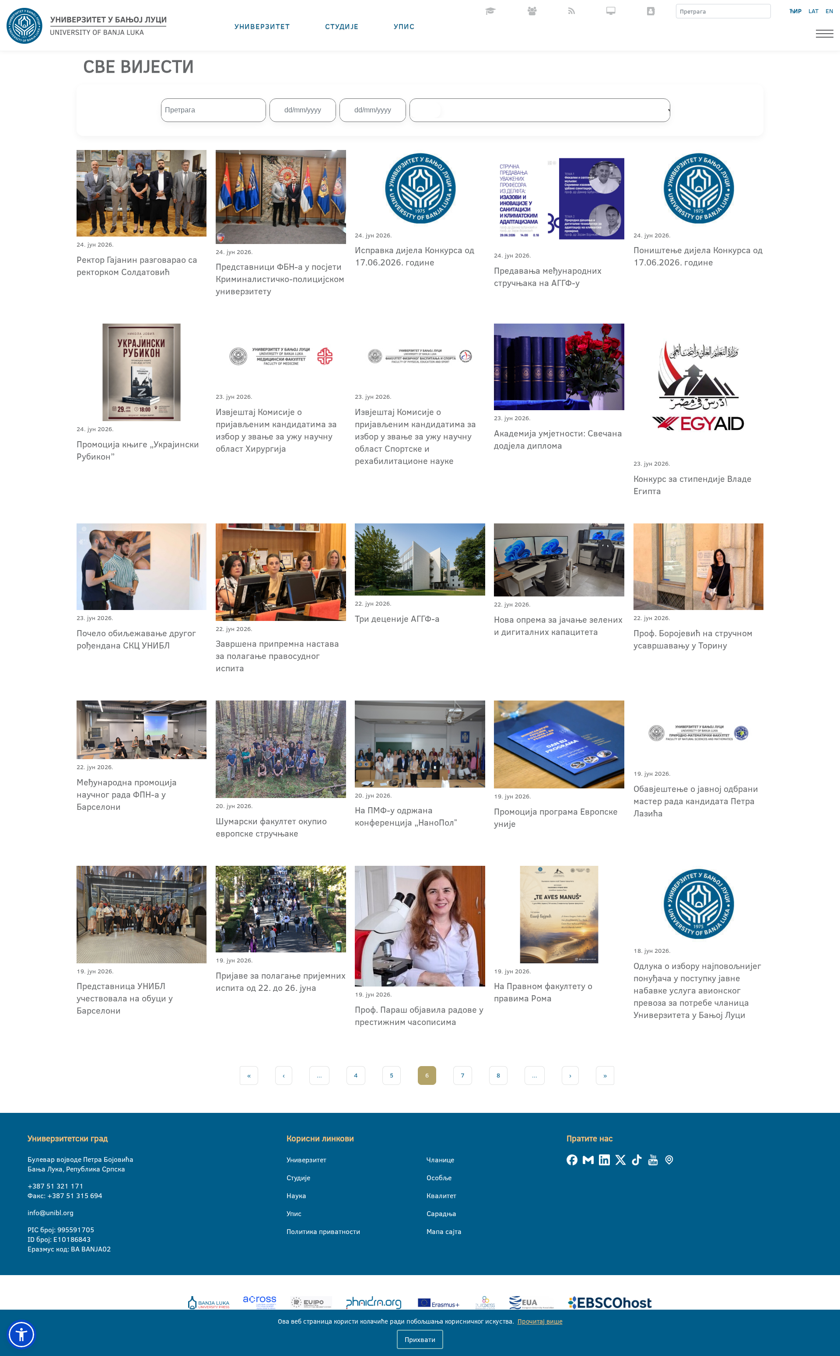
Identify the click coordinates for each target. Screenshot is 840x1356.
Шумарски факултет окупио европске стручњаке (271, 827)
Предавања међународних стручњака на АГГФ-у (548, 276)
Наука (292, 1195)
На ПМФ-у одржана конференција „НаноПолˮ (406, 816)
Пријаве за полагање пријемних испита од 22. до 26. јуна (281, 981)
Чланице (432, 1159)
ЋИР (796, 11)
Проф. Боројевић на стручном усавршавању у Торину (693, 639)
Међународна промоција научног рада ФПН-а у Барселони (127, 794)
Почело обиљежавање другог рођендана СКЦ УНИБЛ (136, 639)
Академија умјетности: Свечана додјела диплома (558, 439)
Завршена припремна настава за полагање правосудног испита (277, 655)
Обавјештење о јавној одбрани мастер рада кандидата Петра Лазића (696, 800)
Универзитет (262, 26)
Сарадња (432, 1213)
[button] (21, 1334)
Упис (404, 26)
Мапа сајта (432, 1231)
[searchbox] (425, 110)
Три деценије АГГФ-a (397, 618)
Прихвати (420, 1339)
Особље (432, 1177)
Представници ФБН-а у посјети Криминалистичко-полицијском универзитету (280, 278)
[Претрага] (764, 11)
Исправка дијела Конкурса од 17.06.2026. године (414, 256)
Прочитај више (540, 1321)
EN (829, 11)
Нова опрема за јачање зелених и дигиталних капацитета (558, 625)
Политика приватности (292, 1231)
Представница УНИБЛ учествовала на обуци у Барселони (125, 998)
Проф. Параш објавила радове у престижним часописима (419, 1015)
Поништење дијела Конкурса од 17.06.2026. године (698, 256)
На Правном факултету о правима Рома (543, 992)
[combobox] (544, 110)
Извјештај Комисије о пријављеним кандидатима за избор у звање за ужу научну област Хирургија (276, 429)
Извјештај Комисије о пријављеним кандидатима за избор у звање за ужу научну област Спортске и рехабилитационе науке (415, 436)
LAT (813, 11)
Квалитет (432, 1195)
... (319, 1075)
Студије (342, 26)
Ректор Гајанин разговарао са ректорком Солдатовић (137, 265)
